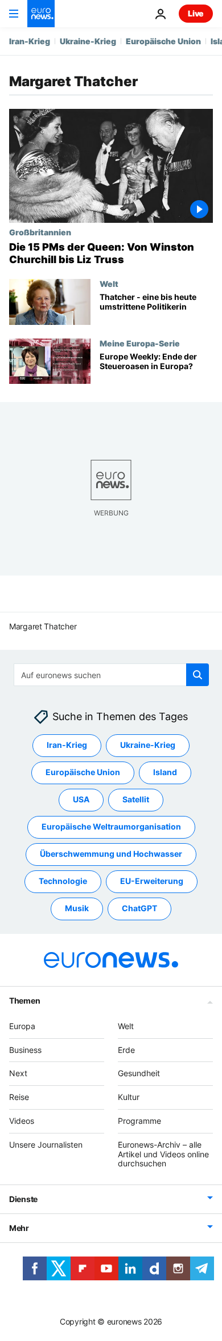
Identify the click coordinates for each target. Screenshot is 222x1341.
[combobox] (111, 674)
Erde (126, 1050)
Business (25, 1050)
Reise (19, 1097)
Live (196, 13)
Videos (21, 1121)
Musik (77, 908)
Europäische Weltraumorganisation (111, 827)
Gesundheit (139, 1073)
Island (165, 772)
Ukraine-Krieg (88, 41)
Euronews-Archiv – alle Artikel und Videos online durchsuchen (163, 1154)
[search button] (197, 674)
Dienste (23, 1199)
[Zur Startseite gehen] (41, 13)
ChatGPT (139, 908)
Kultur (128, 1097)
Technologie (63, 881)
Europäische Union (163, 41)
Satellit (135, 800)
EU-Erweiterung (151, 881)
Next (18, 1073)
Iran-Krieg (29, 41)
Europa (22, 1026)
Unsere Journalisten (46, 1144)
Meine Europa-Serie (140, 343)
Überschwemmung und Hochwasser (111, 854)
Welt (109, 283)
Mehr (19, 1228)
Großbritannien (40, 231)
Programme (139, 1121)
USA (81, 800)
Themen (24, 1000)
